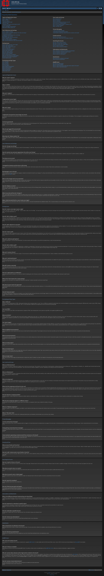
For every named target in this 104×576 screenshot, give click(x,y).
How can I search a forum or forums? (59, 42)
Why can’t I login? (5, 23)
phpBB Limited (31, 542)
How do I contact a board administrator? (60, 66)
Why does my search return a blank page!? (60, 44)
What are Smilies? (5, 64)
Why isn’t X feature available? (58, 64)
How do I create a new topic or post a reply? (10, 44)
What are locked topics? (6, 69)
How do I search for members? (58, 45)
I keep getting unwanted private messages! (60, 31)
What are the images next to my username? (10, 37)
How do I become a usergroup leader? (59, 23)
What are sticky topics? (6, 68)
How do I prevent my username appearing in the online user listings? (14, 32)
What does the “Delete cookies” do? (8, 27)
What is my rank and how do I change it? (9, 39)
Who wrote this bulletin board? (58, 63)
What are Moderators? (57, 19)
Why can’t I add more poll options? (8, 49)
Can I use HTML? (5, 63)
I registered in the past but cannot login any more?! (11, 24)
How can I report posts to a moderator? (9, 54)
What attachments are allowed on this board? (61, 58)
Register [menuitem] (101, 8)
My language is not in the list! (7, 36)
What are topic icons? (6, 70)
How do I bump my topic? (6, 57)
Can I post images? (5, 65)
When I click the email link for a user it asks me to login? (12, 40)
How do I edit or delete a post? (7, 45)
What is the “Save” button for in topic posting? (10, 55)
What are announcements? (7, 67)
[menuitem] (98, 8)
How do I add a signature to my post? (8, 46)
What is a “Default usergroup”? (58, 25)
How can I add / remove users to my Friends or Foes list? (63, 38)
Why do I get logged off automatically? (9, 26)
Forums (9, 8)
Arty (49, 573)
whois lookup (75, 554)
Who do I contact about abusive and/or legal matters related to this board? (66, 65)
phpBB (10, 174)
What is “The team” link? (57, 26)
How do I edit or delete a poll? (7, 50)
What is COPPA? (5, 19)
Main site (4, 8)
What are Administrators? (57, 18)
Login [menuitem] (99, 8)
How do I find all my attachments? (59, 59)
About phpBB (77, 542)
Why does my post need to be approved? (9, 56)
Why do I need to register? (7, 18)
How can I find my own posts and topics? (60, 46)
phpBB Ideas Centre (49, 548)
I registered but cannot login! (7, 22)
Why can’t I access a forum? (7, 51)
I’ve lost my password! (6, 25)
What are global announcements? (8, 66)
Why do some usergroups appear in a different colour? (62, 24)
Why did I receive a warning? (7, 53)
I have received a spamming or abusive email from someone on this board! (66, 32)
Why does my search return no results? (60, 43)
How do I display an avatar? (7, 38)
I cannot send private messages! (58, 30)
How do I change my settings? (7, 31)
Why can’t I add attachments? (7, 52)
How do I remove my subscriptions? (59, 54)
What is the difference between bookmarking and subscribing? (64, 50)
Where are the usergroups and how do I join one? (61, 22)
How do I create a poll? (6, 47)
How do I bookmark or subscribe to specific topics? (62, 51)
